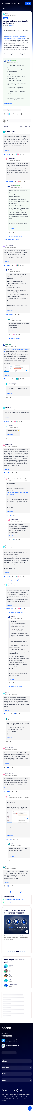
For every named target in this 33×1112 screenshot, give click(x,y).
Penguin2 (7, 407)
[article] (16, 143)
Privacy (7, 1094)
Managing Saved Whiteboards (12, 110)
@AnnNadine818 (9, 349)
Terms (3, 1094)
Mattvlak (7, 546)
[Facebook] (21, 1090)
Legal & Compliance (6, 1096)
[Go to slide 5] (16, 951)
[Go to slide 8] (24, 951)
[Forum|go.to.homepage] (12, 3)
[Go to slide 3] (12, 951)
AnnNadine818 (9, 245)
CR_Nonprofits (13, 984)
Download (5, 1067)
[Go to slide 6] (19, 951)
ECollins (11, 965)
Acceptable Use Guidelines (23, 1094)
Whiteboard (6, 9)
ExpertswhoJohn (13, 975)
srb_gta (9, 60)
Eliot (9, 477)
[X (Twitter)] (10, 1090)
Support (5, 1080)
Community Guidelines (11, 902)
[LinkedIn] (6, 1090)
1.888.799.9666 (7, 1036)
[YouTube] (14, 1090)
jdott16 (11, 970)
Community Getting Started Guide (14, 899)
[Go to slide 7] (22, 951)
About (4, 1061)
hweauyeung (11, 158)
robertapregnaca (10, 131)
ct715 (10, 980)
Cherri (7, 13)
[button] (3, 3)
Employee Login (25, 1096)
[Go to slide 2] (10, 951)
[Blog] (3, 1090)
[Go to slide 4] (14, 951)
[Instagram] (17, 1090)
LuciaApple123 (9, 747)
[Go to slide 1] (8, 951)
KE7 (12, 318)
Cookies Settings (16, 1096)
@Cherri (17, 349)
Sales (4, 1074)
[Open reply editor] (17, 120)
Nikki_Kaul (8, 344)
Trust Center (13, 1094)
